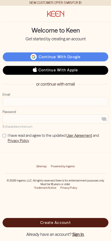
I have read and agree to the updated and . (53, 138)
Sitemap (41, 166)
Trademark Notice (45, 188)
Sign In (78, 234)
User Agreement (79, 135)
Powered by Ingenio (63, 166)
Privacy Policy (18, 140)
